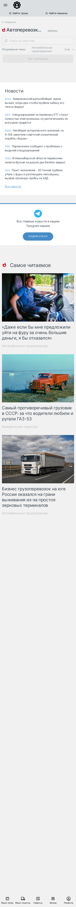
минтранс (52, 30)
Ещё (67, 49)
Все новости (13, 186)
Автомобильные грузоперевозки (42, 49)
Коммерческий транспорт (20, 427)
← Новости (9, 22)
